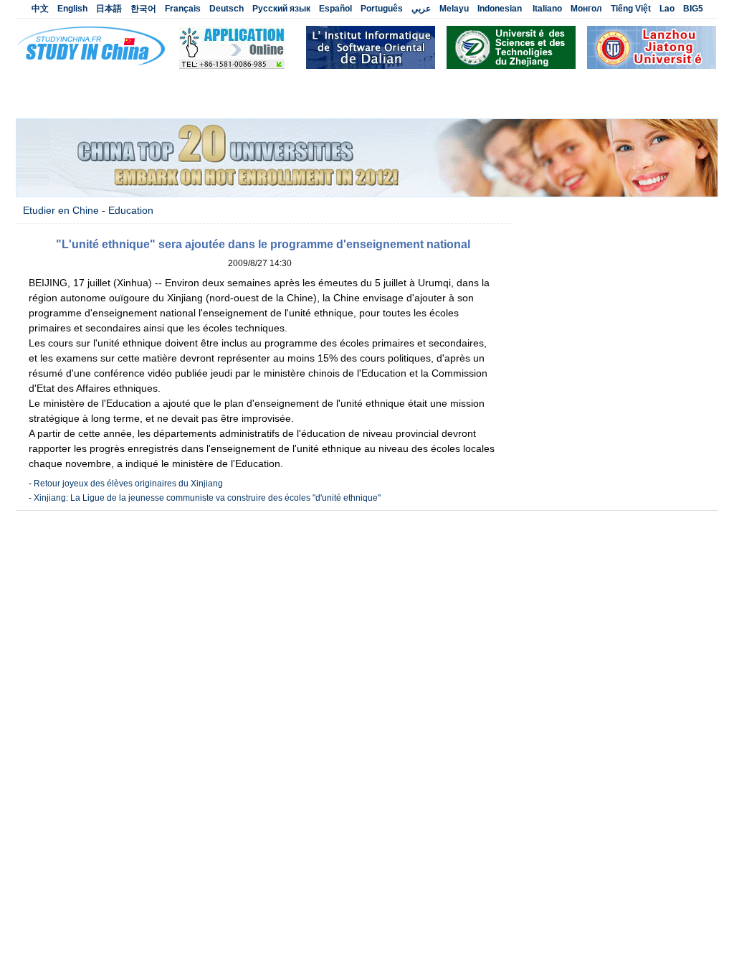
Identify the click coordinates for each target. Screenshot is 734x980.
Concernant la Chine (89, 103)
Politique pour (446, 103)
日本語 (109, 9)
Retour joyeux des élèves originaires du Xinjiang (128, 484)
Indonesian (499, 9)
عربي (421, 9)
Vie (264, 103)
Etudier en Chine (81, 84)
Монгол (586, 9)
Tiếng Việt (631, 9)
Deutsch (226, 9)
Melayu (454, 9)
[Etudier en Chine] (232, 66)
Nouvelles (252, 84)
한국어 (143, 9)
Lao (667, 9)
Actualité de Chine (174, 84)
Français (183, 9)
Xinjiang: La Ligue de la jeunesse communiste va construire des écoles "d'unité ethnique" (207, 498)
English (72, 9)
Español (335, 9)
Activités (307, 84)
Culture (167, 103)
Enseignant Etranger (501, 84)
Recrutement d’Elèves (390, 84)
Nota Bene (675, 103)
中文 (40, 9)
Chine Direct (609, 103)
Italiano (547, 9)
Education (220, 103)
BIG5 (693, 9)
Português (382, 9)
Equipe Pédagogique (609, 84)
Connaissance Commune (343, 103)
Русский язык (281, 9)
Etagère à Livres (529, 103)
